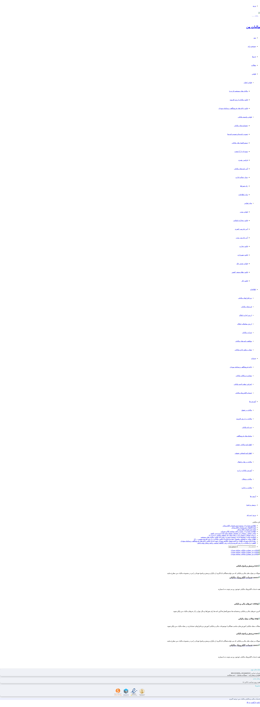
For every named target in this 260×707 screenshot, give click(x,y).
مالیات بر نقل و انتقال (244, 462)
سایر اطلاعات (243, 194)
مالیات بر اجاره (247, 488)
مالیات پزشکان (247, 479)
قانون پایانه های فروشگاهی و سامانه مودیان (233, 108)
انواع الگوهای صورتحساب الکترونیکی (243, 527)
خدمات (253, 358)
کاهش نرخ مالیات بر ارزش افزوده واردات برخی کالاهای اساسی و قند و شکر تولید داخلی (226, 543)
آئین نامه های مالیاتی (241, 169)
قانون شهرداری (242, 255)
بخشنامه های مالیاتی (241, 125)
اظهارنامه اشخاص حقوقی (243, 453)
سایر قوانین (248, 203)
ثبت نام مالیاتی (247, 427)
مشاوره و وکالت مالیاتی (244, 376)
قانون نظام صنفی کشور (240, 272)
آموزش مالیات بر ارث (244, 470)
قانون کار (245, 281)
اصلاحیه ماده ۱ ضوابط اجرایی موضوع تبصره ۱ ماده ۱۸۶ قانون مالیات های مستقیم (228, 537)
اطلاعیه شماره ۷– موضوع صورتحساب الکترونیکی (239, 526)
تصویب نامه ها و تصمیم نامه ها (237, 134)
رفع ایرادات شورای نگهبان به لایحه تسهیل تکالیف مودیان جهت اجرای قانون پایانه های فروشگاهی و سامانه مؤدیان (218, 541)
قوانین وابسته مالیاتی (245, 117)
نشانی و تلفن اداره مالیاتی (243, 350)
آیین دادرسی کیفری (241, 229)
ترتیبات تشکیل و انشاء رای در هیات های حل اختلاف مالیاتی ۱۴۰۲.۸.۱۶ (232, 535)
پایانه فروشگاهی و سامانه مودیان (241, 367)
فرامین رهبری (243, 160)
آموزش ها (252, 401)
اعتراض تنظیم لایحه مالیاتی (243, 384)
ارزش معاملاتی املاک (244, 324)
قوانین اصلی (248, 82)
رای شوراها (244, 186)
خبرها (254, 57)
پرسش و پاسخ (251, 505)
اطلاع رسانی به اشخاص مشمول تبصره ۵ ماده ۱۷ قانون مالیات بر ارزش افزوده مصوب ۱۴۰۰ (225, 539)
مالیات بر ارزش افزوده (244, 419)
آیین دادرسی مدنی (242, 238)
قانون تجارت (243, 246)
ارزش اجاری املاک (245, 315)
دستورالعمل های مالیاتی (240, 143)
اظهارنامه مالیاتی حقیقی (243, 445)
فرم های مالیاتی (246, 307)
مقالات (253, 65)
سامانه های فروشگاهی (244, 436)
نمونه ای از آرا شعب (241, 151)
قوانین (254, 74)
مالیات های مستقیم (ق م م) (238, 91)
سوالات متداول (242, 675)
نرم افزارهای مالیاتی (245, 298)
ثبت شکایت (231, 675)
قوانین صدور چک (242, 263)
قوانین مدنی (244, 212)
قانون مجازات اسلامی (240, 220)
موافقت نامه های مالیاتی (243, 341)
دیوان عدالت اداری (241, 177)
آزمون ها (253, 496)
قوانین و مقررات (254, 675)
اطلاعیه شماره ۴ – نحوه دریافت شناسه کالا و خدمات (238, 531)
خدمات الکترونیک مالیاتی (243, 393)
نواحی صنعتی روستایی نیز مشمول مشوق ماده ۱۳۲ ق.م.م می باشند (233, 533)
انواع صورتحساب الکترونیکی (246, 529)
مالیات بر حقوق (246, 410)
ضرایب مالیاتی (247, 332)
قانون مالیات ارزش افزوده (239, 100)
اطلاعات (253, 289)
